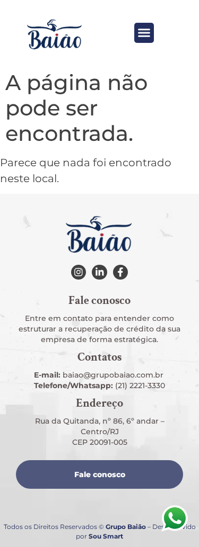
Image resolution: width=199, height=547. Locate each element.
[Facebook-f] (120, 272)
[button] (144, 33)
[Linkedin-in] (99, 272)
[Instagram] (78, 272)
